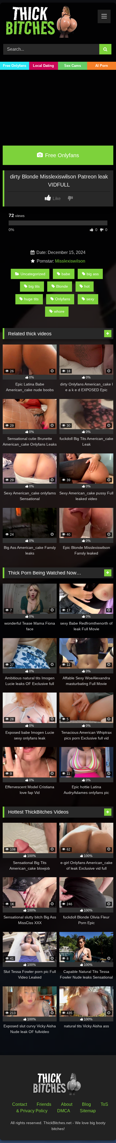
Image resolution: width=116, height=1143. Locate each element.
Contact (19, 1104)
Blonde (62, 286)
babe (66, 274)
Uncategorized (33, 274)
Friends (44, 1104)
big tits (34, 286)
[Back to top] (99, 1127)
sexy (90, 299)
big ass (93, 274)
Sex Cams (72, 66)
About (66, 1104)
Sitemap (88, 1110)
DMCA (63, 1110)
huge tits (31, 299)
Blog (86, 1104)
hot (87, 286)
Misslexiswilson (70, 261)
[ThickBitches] (47, 22)
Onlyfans (62, 299)
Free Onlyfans (14, 66)
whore (59, 311)
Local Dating (43, 66)
